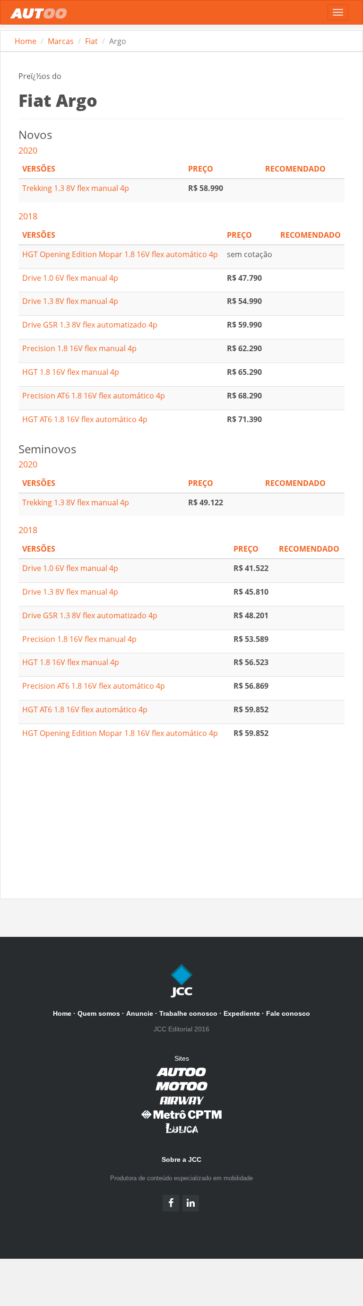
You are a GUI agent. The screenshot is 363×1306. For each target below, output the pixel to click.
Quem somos (99, 1013)
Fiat (91, 41)
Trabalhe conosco (188, 1013)
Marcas (61, 41)
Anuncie (139, 1013)
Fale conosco (288, 1013)
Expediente (242, 1013)
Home (25, 41)
